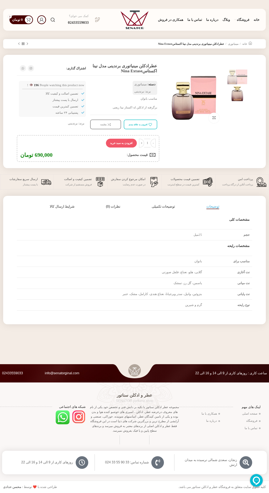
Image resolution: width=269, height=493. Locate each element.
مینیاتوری (233, 43)
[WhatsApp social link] (23, 68)
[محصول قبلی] (27, 44)
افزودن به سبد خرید (121, 143)
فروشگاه (251, 420)
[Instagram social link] (31, 68)
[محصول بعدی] (19, 44)
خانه (244, 43)
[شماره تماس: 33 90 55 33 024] (157, 462)
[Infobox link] (84, 19)
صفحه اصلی (249, 413)
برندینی (139, 91)
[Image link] (79, 416)
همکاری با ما (209, 413)
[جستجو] (52, 20)
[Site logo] (134, 19)
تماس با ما (251, 428)
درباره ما (211, 420)
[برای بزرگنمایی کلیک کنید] (214, 118)
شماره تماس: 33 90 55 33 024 (127, 462)
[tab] (212, 206)
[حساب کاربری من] (41, 20)
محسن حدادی (12, 487)
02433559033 (12, 373)
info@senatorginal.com (62, 373)
